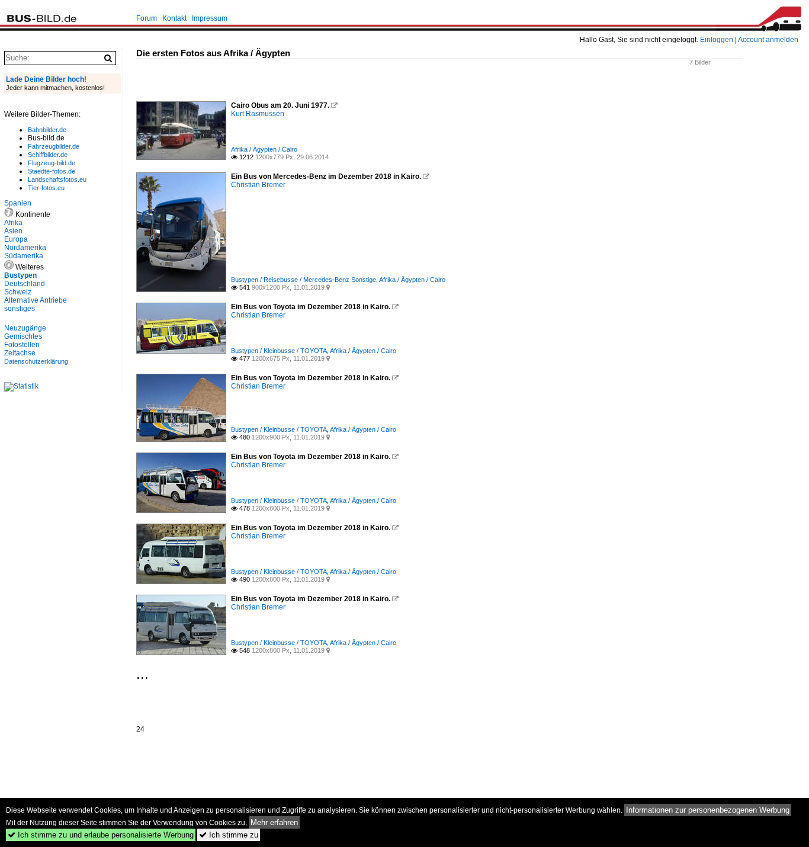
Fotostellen (22, 345)
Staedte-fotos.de (51, 171)
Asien (13, 231)
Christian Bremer (258, 185)
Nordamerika (25, 247)
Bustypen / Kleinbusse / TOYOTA (279, 350)
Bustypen (20, 275)
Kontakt (174, 18)
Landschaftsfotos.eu (57, 179)
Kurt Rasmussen (257, 114)
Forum (146, 18)
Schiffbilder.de (48, 154)
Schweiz (17, 292)
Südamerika (23, 256)
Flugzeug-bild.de (51, 162)
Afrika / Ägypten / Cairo (264, 149)
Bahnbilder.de (47, 129)
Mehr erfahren (274, 822)
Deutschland (24, 284)
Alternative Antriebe (35, 300)
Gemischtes (23, 336)
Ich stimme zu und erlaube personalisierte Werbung (101, 834)
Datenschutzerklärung (36, 361)
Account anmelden (768, 40)
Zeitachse (20, 353)
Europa (16, 239)
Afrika (13, 223)
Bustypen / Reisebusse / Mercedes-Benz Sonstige (303, 279)
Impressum (209, 18)
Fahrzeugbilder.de (53, 146)
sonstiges (19, 308)
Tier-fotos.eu (46, 187)
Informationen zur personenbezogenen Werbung (707, 810)
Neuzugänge (25, 328)
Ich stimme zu (228, 834)
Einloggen (716, 40)
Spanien (17, 203)
